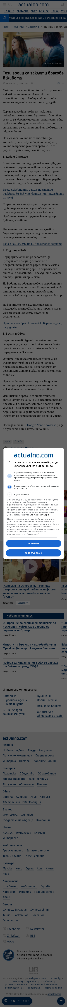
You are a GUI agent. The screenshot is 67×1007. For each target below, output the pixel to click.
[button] (33, 494)
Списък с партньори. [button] (39, 514)
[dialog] (33, 503)
